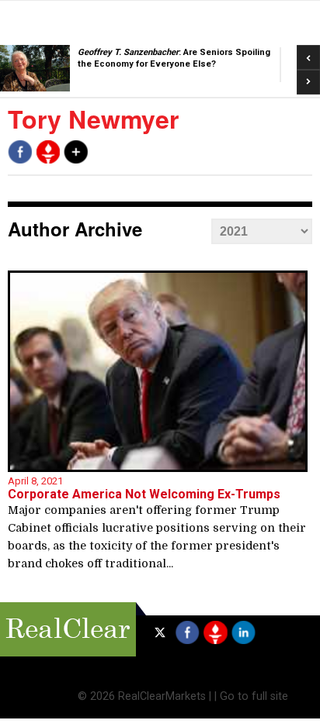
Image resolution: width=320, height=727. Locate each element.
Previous (308, 52)
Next (308, 78)
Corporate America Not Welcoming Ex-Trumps (144, 494)
